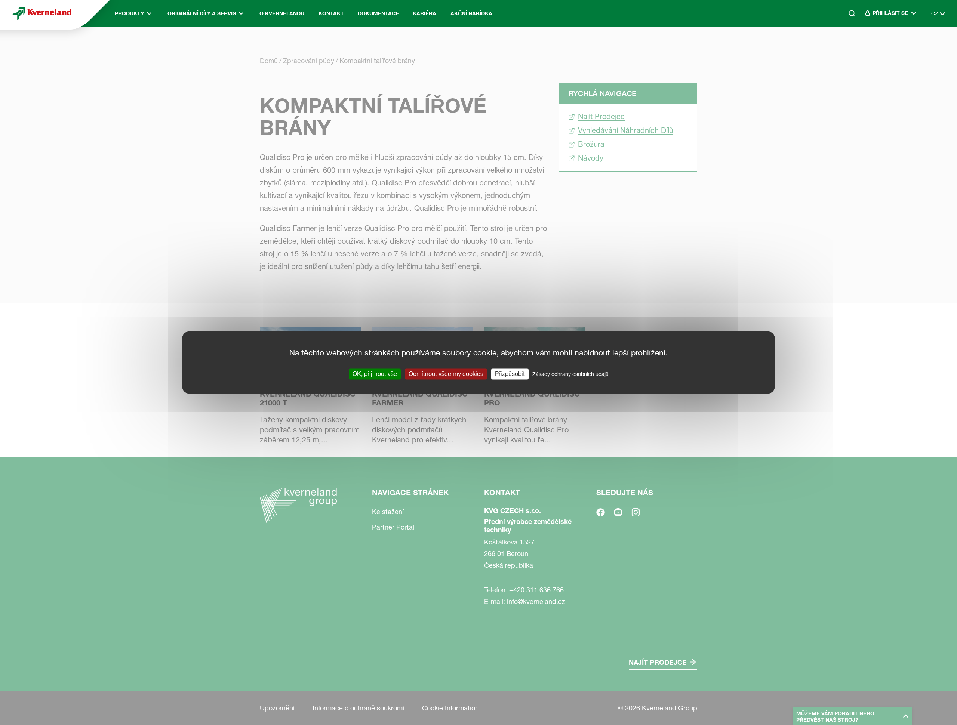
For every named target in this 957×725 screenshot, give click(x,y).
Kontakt (331, 13)
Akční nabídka (471, 13)
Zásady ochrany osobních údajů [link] (570, 374)
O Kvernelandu (281, 13)
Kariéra (424, 13)
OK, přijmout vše (375, 373)
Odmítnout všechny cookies (446, 373)
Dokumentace (378, 13)
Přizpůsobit (510, 373)
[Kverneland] (42, 13)
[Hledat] (847, 45)
